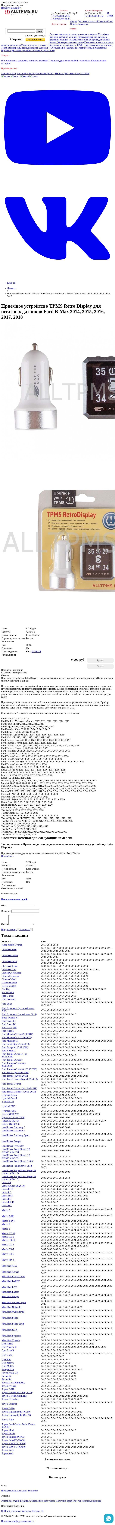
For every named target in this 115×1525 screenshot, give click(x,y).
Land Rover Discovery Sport (15, 1135)
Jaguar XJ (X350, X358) (13, 1117)
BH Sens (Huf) (62, 73)
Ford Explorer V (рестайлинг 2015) (19, 1014)
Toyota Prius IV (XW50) (13, 1440)
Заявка (100, 666)
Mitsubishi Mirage (10, 1296)
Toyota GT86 (8, 1408)
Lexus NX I (7, 1195)
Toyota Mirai (8, 1430)
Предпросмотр (9, 929)
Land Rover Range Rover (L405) (17, 1161)
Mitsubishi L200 (9, 1287)
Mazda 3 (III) (8, 1216)
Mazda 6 (6, 1228)
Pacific (31, 73)
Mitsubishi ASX (9, 1266)
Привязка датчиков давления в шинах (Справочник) (28, 50)
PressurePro (22, 73)
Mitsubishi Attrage (10, 1272)
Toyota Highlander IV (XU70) (16, 1415)
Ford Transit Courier (11, 1083)
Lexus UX (7, 1205)
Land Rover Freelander (13, 1146)
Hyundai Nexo (9, 1111)
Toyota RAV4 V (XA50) (13, 1446)
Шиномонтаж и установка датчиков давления (25, 60)
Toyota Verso (8, 1450)
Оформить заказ (38, 39)
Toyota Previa (8, 1433)
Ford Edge (7, 1003)
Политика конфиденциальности (17, 1521)
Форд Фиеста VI (10, 1017)
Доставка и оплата (87, 21)
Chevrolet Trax (9, 969)
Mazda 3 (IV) (8, 1221)
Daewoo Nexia (9, 986)
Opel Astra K (8, 1350)
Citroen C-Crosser (10, 976)
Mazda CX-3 (8, 1236)
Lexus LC (6, 1192)
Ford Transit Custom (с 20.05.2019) (19, 1091)
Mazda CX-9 (8, 1254)
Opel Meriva (8, 1363)
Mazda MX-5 (8, 1260)
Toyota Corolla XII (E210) (14, 1396)
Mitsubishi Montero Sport (14, 1302)
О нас (110, 21)
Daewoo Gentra (9, 982)
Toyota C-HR (8, 1389)
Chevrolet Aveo (9, 949)
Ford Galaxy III (9, 1027)
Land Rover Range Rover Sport (17, 1166)
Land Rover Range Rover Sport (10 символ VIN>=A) (19, 1177)
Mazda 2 (6, 1210)
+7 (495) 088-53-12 (60, 16)
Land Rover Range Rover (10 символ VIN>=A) (16, 1156)
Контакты (83, 24)
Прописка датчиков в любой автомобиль (70, 60)
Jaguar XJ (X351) (10, 1120)
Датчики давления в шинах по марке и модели (73, 34)
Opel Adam (7, 1343)
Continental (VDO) (44, 73)
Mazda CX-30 (8, 1240)
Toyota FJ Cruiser (10, 1399)
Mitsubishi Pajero (10, 1317)
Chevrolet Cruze (9, 961)
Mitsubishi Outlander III (13, 1311)
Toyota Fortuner (9, 1403)
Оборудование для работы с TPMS (65, 45)
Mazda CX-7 (8, 1249)
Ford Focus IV (9, 1024)
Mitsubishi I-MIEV (11, 1281)
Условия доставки (10, 1501)
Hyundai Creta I (9, 1098)
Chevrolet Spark (9, 966)
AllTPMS (84, 73)
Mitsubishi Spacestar (11, 1335)
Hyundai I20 (8, 1101)
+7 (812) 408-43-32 (94, 16)
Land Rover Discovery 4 (13, 1130)
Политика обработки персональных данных (78, 1501)
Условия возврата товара (42, 1501)
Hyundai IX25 (8, 1106)
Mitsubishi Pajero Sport (13, 1323)
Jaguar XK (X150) (10, 1124)
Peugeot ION (8, 1369)
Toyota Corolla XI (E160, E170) (17, 1392)
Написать (25, 929)
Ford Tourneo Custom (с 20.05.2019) (19, 1069)
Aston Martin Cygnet (12, 945)
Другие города (58, 24)
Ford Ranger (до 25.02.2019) (15, 1044)
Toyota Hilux (8, 1419)
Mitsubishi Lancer (10, 1292)
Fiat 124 (5, 989)
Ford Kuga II (8, 1031)
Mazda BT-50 (8, 1233)
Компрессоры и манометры (93, 47)
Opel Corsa (7, 1355)
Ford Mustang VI (10, 1040)
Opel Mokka (8, 1366)
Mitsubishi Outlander (12, 1307)
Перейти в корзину (11, 8)
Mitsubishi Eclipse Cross (13, 1276)
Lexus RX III (8, 1202)
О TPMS (110, 14)
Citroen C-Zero (9, 979)
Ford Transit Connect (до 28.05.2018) (20, 1079)
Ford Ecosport (8, 999)
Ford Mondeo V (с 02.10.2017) (17, 1037)
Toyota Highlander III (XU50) (16, 1411)
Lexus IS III (7, 1189)
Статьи (73, 24)
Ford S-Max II (8, 1050)
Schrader (5, 73)
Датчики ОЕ (37, 1511)
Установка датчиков (20, 1511)
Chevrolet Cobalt (10, 955)
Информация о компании (14, 1490)
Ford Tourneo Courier (12, 1060)
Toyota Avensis (9, 1386)
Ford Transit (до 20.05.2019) (15, 1072)
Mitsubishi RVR (9, 1329)
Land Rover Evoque (11, 1141)
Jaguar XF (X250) (10, 1114)
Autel (72, 73)
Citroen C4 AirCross (11, 972)
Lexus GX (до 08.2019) (13, 1185)
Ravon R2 (6, 1376)
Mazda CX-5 (8, 1244)
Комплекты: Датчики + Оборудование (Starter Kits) (52, 47)
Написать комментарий (14, 899)
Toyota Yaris (7, 1453)
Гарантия (102, 21)
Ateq (77, 73)
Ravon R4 (6, 1379)
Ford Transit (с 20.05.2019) (15, 1075)
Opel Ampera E (9, 1347)
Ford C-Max (7, 995)
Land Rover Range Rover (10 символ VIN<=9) (16, 1150)
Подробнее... (7, 856)
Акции (73, 21)
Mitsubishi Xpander (11, 1340)
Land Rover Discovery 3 (13, 1127)
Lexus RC (6, 1199)
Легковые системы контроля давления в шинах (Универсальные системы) (80, 41)
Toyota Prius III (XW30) (13, 1437)
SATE (13, 73)
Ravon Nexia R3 (10, 1372)
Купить (100, 660)
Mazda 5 (6, 1224)
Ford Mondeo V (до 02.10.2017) (17, 1034)
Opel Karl (6, 1359)
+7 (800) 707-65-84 (60, 18)
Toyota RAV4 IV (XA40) (14, 1443)
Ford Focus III (8, 1021)
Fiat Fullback (8, 992)
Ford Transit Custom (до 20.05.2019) (19, 1088)
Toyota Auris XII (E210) (13, 1382)
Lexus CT (6, 1182)
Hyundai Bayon (9, 1095)
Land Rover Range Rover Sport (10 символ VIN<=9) (19, 1171)
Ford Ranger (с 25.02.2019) (15, 1047)
